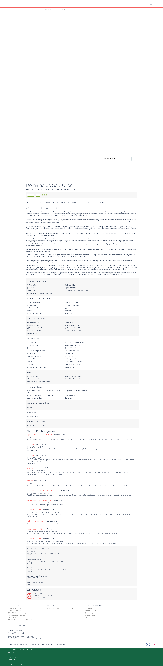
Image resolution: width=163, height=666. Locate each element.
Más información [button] (109, 159)
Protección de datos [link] (13, 657)
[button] (152, 4)
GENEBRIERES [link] (46, 10)
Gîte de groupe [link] (90, 610)
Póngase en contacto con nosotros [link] (20, 619)
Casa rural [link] (35, 10)
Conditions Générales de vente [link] (16, 664)
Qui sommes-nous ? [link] (15, 617)
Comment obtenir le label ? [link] (17, 614)
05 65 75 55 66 (16, 633)
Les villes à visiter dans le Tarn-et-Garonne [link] (60, 608)
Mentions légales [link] (12, 659)
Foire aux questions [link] (14, 610)
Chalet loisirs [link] (89, 614)
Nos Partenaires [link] (13, 612)
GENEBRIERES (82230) (66, 190)
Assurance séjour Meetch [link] (16, 616)
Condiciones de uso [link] (14, 608)
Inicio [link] (27, 10)
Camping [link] (88, 612)
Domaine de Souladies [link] (60, 10)
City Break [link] (88, 608)
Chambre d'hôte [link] (90, 616)
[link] (30, 195)
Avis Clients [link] (11, 652)
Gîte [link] (86, 617)
